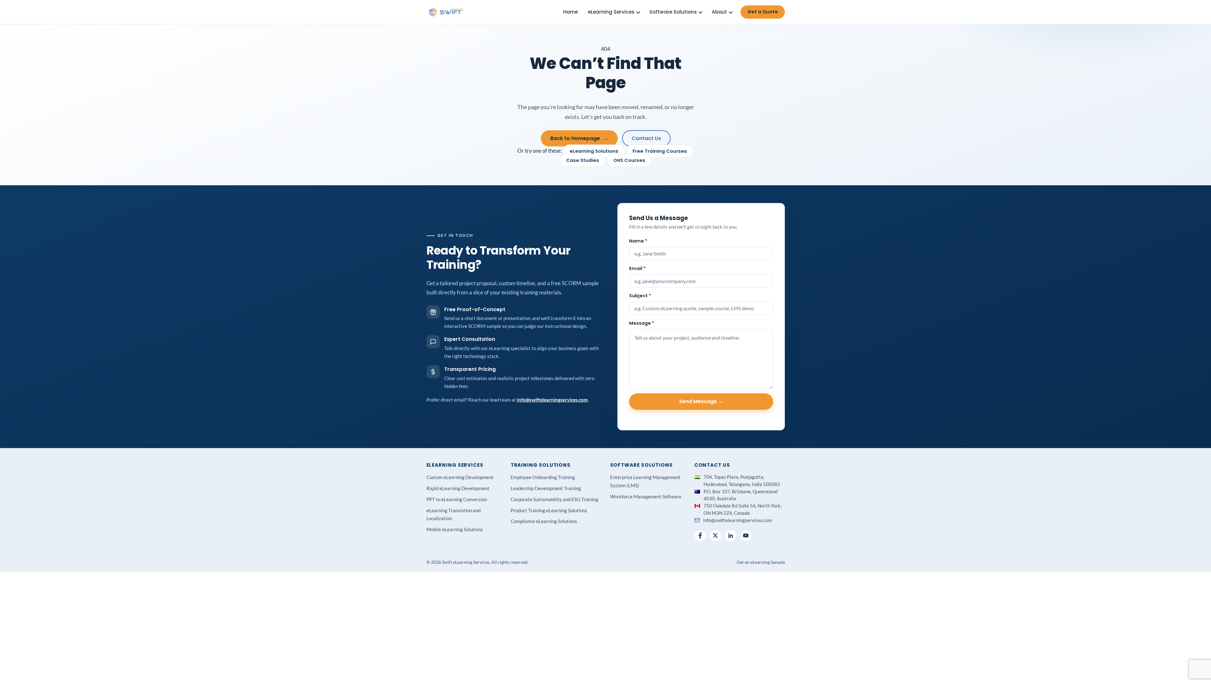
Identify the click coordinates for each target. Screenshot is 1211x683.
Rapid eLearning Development (457, 488)
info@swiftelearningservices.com (552, 400)
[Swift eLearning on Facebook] (700, 536)
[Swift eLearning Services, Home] (446, 12)
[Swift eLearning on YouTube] (746, 536)
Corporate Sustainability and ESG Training (554, 499)
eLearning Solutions (594, 151)
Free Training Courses (660, 151)
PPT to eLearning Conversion (456, 499)
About (719, 12)
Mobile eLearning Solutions (454, 529)
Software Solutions (673, 12)
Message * (641, 323)
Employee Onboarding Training (543, 477)
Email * (637, 268)
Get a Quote (762, 12)
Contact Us (646, 138)
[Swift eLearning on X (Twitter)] (716, 536)
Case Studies (582, 160)
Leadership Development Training (546, 488)
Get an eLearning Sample (761, 562)
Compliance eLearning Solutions (544, 521)
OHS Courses (629, 160)
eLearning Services (611, 12)
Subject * (640, 295)
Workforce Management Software (645, 496)
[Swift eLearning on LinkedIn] (731, 536)
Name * (638, 241)
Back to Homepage (579, 138)
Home (570, 12)
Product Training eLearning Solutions (549, 510)
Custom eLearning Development (460, 477)
